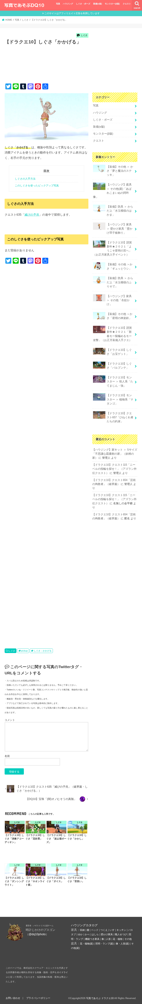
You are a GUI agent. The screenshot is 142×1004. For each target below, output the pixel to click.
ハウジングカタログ (84, 925)
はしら (95, 934)
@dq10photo (37, 934)
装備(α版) (97, 4)
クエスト (127, 4)
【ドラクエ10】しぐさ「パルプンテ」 (119, 365)
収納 (82, 930)
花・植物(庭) (86, 943)
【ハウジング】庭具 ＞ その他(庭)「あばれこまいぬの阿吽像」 (112, 190)
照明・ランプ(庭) (104, 943)
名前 (7, 756)
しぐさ (12, 651)
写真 (58, 4)
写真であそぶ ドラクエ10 (100, 998)
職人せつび (121, 934)
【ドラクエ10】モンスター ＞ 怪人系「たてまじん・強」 (120, 381)
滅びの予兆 (31, 214)
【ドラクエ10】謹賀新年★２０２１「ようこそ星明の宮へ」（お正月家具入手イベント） (112, 248)
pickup (24, 651)
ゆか (80, 934)
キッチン (121, 930)
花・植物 (117, 939)
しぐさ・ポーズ (83, 4)
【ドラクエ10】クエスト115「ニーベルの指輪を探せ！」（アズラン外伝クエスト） (114, 468)
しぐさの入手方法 (25, 178)
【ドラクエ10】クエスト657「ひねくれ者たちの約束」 (120, 417)
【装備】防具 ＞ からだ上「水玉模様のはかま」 (120, 210)
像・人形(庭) (122, 943)
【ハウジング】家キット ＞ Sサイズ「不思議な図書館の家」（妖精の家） (114, 453)
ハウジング (68, 4)
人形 (108, 939)
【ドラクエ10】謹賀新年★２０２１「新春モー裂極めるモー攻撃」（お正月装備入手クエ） (112, 334)
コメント (10, 719)
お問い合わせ (13, 998)
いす (112, 930)
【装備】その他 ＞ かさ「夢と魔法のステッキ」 (120, 170)
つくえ (104, 930)
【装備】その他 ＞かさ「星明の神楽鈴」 (119, 316)
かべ (87, 934)
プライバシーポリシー (38, 998)
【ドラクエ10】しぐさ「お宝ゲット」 (119, 351)
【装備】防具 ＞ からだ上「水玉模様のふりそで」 (120, 282)
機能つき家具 (92, 939)
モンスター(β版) (112, 4)
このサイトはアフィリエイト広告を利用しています (72, 13)
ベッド (94, 930)
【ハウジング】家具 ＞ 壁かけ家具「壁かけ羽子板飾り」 (119, 228)
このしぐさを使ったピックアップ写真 (37, 185)
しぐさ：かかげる (43, 651)
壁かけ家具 (107, 934)
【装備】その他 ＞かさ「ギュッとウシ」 (119, 266)
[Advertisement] (72, 68)
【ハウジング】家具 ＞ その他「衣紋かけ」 (119, 300)
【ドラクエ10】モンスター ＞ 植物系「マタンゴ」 (120, 399)
